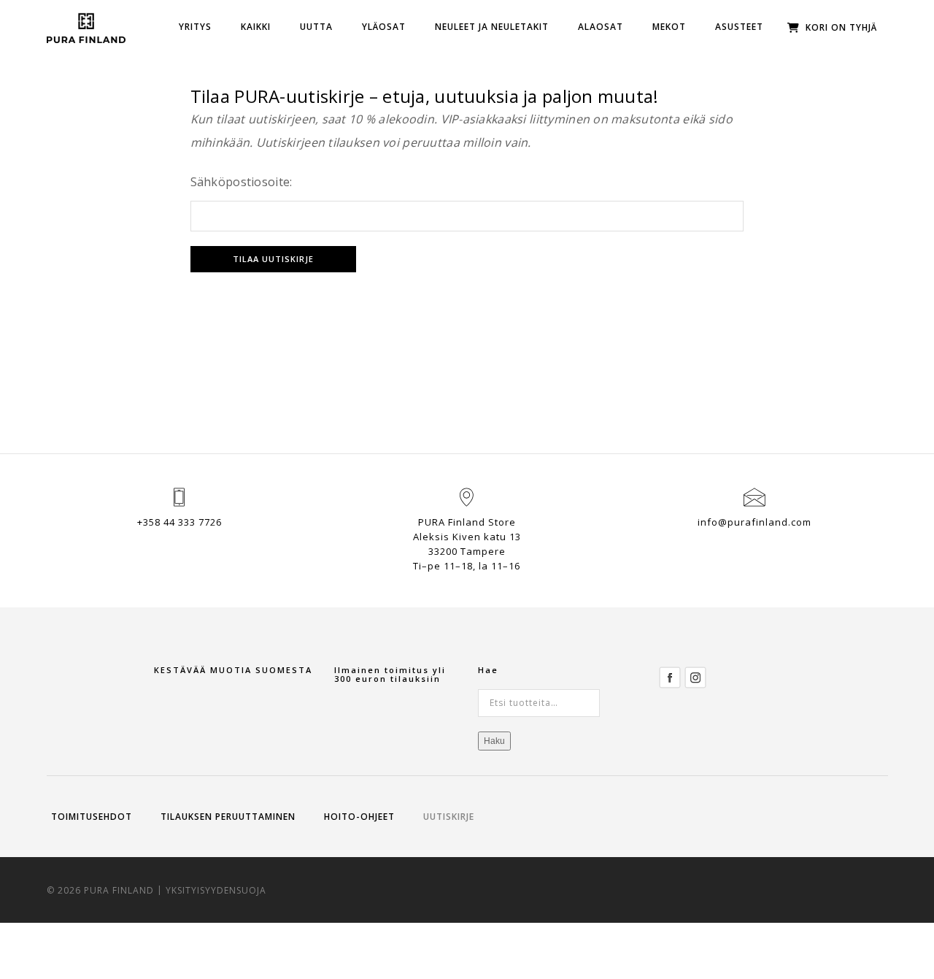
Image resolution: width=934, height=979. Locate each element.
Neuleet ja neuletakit (492, 26)
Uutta (316, 26)
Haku (494, 741)
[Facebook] (670, 676)
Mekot (669, 26)
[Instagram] (695, 676)
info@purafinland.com (754, 522)
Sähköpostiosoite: (241, 182)
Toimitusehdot (91, 816)
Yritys (195, 26)
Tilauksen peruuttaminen (228, 816)
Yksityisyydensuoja (216, 890)
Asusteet (739, 26)
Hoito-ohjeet (359, 816)
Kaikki (256, 26)
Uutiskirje (448, 816)
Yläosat (384, 26)
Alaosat (600, 26)
